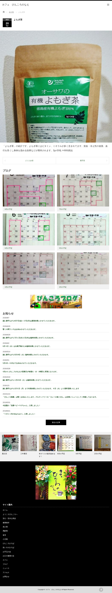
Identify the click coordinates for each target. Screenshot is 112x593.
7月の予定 (63, 209)
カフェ (5, 560)
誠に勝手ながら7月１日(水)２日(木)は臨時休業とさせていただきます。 (29, 338)
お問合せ (6, 577)
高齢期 (5, 531)
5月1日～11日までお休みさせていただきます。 (20, 363)
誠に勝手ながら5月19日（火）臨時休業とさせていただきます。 (26, 355)
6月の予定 (8, 248)
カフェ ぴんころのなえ (53, 589)
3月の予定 (63, 287)
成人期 (5, 527)
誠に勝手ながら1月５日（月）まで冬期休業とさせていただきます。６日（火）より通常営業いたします (41, 389)
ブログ (5, 564)
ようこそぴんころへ (10, 514)
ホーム (5, 510)
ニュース (6, 568)
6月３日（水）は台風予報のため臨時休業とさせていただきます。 (27, 346)
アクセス (6, 572)
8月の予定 (8, 209)
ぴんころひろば (8, 543)
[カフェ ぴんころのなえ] (15, 4)
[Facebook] (101, 590)
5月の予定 (63, 248)
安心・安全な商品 (9, 518)
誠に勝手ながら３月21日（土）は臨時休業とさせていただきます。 (27, 380)
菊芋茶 (82, 161)
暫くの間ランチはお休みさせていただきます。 (20, 329)
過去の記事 (56, 422)
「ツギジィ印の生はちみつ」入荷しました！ (19, 414)
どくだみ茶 (29, 161)
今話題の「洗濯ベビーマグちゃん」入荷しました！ (21, 405)
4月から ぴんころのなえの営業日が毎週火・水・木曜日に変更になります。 (30, 372)
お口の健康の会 (8, 556)
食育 (4, 535)
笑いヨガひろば (8, 547)
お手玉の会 (7, 552)
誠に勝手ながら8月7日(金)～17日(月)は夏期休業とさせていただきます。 (29, 321)
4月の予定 (8, 287)
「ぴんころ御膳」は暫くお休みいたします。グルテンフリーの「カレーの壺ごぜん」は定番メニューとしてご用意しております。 (50, 397)
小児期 (5, 539)
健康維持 (6, 523)
